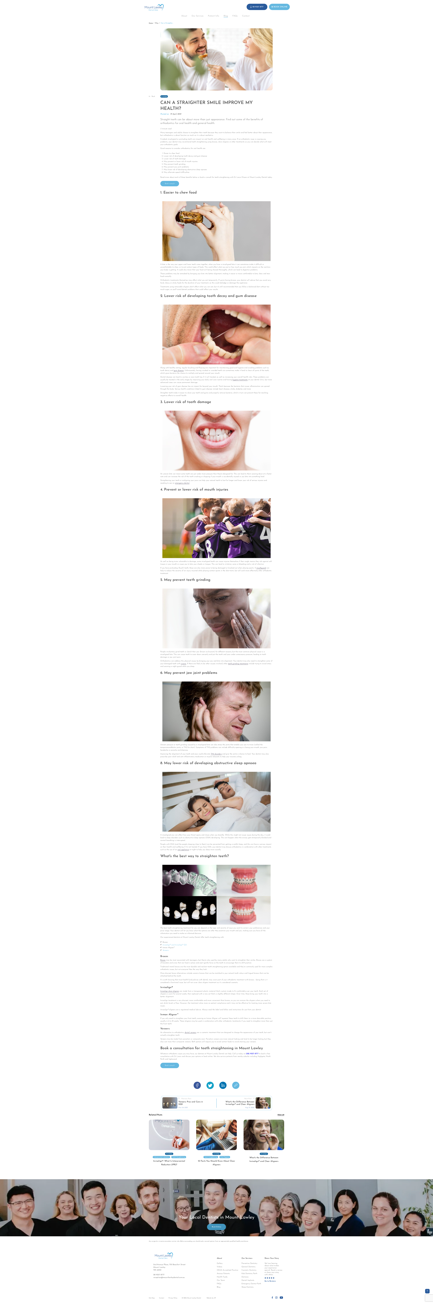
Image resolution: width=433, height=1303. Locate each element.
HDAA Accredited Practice (227, 1270)
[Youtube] (281, 1298)
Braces (163, 960)
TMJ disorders (216, 754)
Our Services (197, 16)
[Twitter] (210, 1085)
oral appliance (183, 850)
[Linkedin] (223, 1085)
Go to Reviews (270, 1281)
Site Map (152, 1298)
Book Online (216, 1227)
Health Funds (222, 1277)
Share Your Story (272, 1258)
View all (281, 1115)
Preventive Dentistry (249, 1263)
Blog (226, 16)
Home (151, 23)
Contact (245, 16)
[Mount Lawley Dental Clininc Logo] (154, 12)
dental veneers (190, 1032)
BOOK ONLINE (280, 7)
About (184, 16)
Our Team (221, 1280)
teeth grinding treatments (238, 664)
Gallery (220, 1263)
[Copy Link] (235, 1085)
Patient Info (213, 16)
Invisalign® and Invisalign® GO (175, 945)
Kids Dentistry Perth (249, 1273)
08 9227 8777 (258, 7)
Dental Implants (248, 1280)
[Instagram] (276, 1298)
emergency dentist (182, 483)
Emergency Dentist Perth (251, 1284)
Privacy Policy (173, 1298)
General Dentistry (248, 1267)
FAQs (235, 16)
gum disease (179, 370)
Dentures (245, 1277)
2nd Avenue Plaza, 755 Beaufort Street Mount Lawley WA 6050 (169, 1267)
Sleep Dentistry (248, 1287)
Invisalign (164, 96)
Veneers (166, 950)
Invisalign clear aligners (169, 991)
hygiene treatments (240, 380)
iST (215, 1298)
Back (153, 96)
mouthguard (261, 568)
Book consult (170, 184)
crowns (183, 664)
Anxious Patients (223, 1273)
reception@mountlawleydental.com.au (169, 1277)
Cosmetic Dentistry (249, 1270)
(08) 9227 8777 (252, 1054)
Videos (219, 1267)
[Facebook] (197, 1085)
